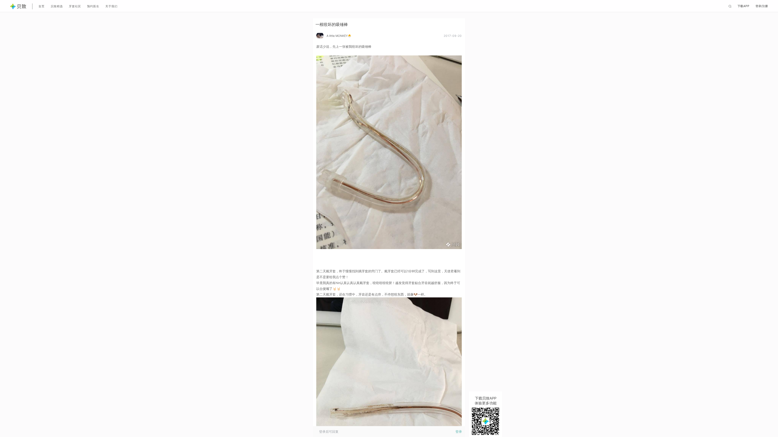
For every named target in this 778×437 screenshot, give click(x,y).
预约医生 (93, 6)
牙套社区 (75, 6)
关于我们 (111, 6)
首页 (41, 6)
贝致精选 (57, 6)
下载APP (743, 6)
